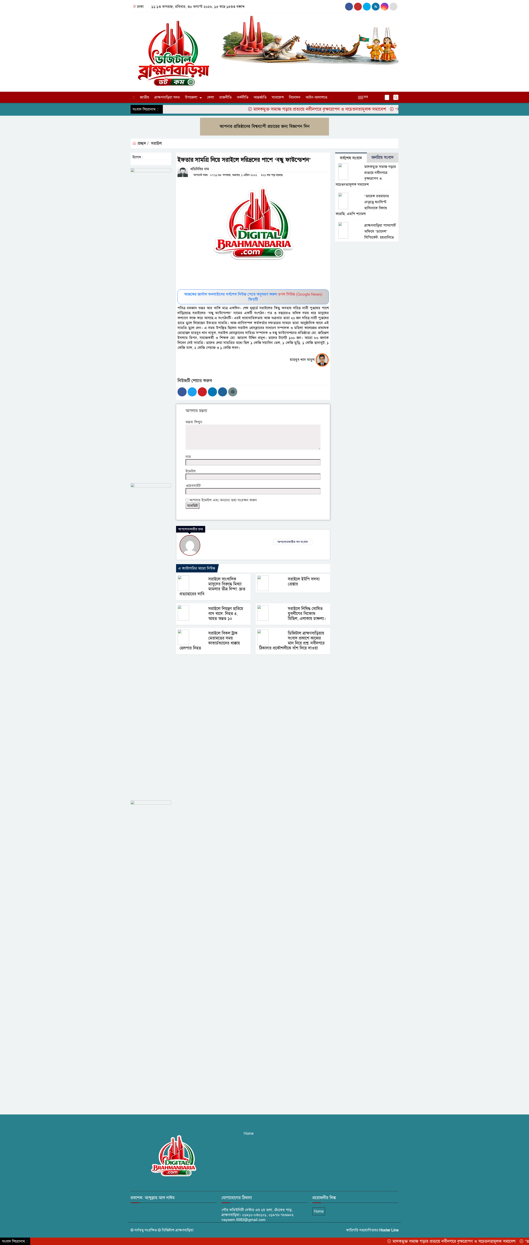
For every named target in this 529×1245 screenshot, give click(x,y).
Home (249, 1133)
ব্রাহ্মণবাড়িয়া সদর (167, 97)
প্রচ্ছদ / (142, 143)
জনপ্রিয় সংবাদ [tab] (383, 157)
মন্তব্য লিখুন (194, 422)
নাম (188, 456)
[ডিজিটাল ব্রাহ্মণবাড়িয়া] (174, 51)
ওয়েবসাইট (193, 485)
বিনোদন (294, 97)
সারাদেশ (278, 97)
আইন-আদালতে (316, 97)
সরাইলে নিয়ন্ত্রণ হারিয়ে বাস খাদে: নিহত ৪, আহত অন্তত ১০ (225, 613)
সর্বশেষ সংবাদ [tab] (351, 158)
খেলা (210, 97)
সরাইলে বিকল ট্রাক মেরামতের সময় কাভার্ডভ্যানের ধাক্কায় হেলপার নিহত (210, 641)
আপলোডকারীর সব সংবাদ (292, 542)
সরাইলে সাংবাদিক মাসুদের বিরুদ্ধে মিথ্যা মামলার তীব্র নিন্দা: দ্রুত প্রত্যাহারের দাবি (212, 587)
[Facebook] (182, 391)
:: (134, 97)
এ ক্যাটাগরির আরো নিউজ (196, 568)
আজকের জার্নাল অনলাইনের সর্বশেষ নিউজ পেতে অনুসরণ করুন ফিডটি (253, 297)
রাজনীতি (225, 97)
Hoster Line (388, 1230)
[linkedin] (384, 7)
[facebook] (349, 7)
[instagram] (358, 7)
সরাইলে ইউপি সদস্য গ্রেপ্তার (304, 582)
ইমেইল (191, 471)
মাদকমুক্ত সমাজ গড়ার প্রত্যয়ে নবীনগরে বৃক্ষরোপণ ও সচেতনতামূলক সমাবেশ (285, 109)
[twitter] (393, 7)
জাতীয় (144, 97)
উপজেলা (191, 97)
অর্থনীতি (242, 97)
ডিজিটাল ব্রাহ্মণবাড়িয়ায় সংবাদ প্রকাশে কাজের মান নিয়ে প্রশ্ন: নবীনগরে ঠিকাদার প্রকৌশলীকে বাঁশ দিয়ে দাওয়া (292, 641)
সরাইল (156, 143)
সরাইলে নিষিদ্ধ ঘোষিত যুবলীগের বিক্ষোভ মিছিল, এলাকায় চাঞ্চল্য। (307, 613)
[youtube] (367, 7)
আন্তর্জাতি (260, 97)
